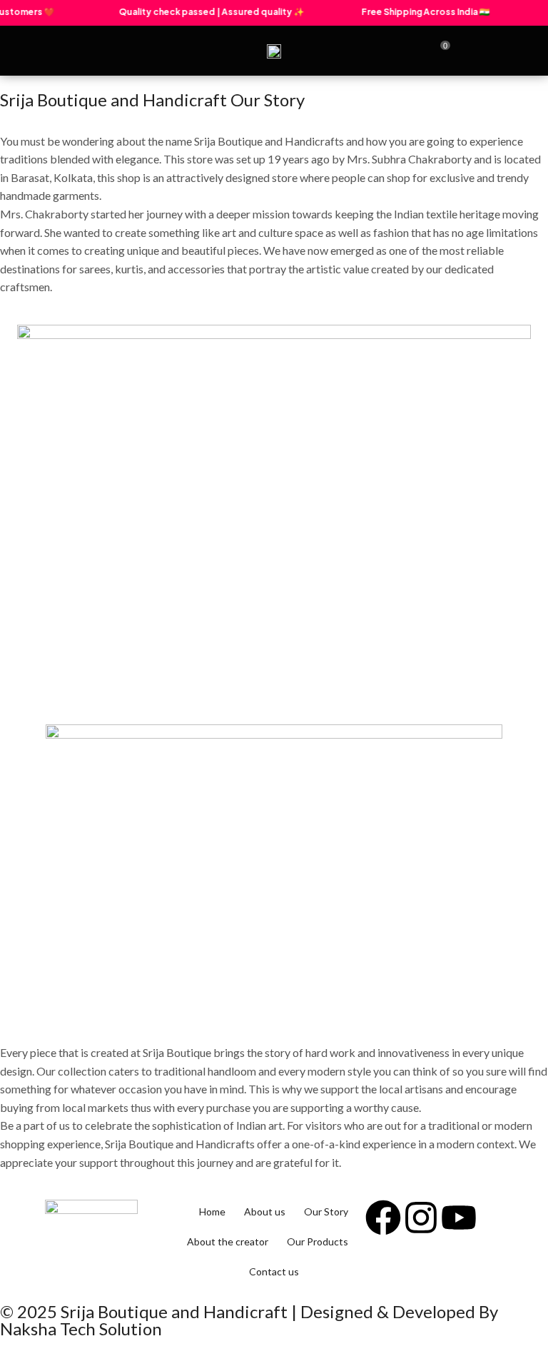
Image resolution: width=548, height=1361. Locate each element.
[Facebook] (383, 1217)
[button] (50, 51)
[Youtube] (459, 1217)
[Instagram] (421, 1217)
